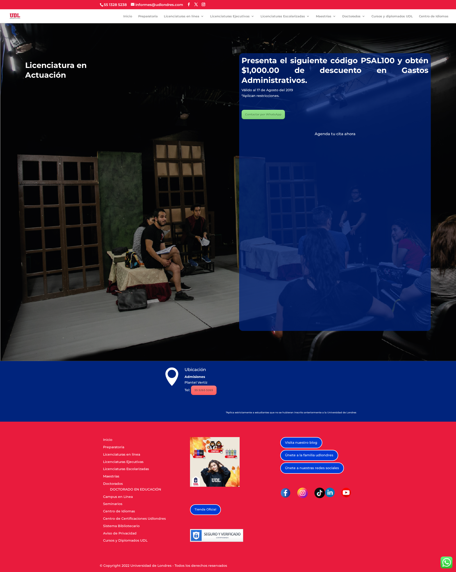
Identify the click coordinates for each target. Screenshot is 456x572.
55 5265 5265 (204, 390)
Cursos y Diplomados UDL (125, 540)
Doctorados (351, 16)
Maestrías (323, 16)
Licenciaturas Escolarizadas (283, 16)
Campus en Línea (118, 497)
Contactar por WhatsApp (263, 114)
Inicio (127, 16)
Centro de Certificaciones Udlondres (134, 518)
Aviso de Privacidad (120, 533)
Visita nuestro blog (301, 442)
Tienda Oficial (205, 509)
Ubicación (195, 369)
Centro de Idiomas (433, 16)
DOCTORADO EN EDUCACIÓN (135, 489)
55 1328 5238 (115, 4)
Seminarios (112, 504)
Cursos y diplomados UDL (392, 16)
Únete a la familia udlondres (309, 455)
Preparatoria (148, 16)
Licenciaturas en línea (181, 16)
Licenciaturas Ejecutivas (230, 16)
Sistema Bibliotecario (121, 526)
